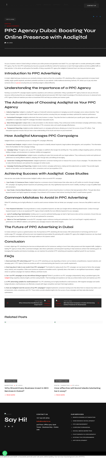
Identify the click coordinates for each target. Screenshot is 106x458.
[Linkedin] (8, 426)
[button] (91, 6)
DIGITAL (57, 385)
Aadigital (7, 278)
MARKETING (8, 23)
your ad (18, 83)
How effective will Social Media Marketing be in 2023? (77, 389)
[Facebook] (5, 426)
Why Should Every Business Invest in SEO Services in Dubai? (27, 389)
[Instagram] (12, 426)
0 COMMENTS (14, 26)
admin (8, 26)
